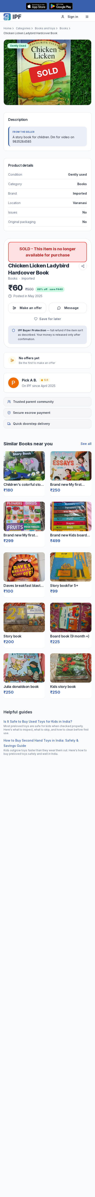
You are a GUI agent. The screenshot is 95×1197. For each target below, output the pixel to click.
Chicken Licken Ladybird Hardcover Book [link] (30, 33)
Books (64, 28)
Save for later (50, 319)
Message (71, 308)
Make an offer (31, 308)
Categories (23, 28)
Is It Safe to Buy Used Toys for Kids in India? (38, 721)
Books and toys (45, 28)
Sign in (73, 16)
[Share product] (83, 266)
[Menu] (87, 16)
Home (7, 28)
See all (86, 444)
